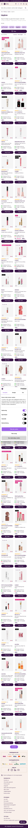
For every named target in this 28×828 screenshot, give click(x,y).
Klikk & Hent (6, 789)
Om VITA (6, 799)
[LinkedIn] (15, 770)
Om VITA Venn (7, 818)
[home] (6, 4)
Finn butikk (6, 801)
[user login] (18, 4)
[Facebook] (8, 770)
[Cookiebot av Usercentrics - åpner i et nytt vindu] (20, 389)
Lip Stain (12, 27)
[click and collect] (23, 4)
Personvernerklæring (8, 803)
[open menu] (2, 4)
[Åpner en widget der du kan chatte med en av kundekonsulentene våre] (23, 822)
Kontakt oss (6, 780)
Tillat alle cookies (14, 429)
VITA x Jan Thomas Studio (9, 810)
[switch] (24, 415)
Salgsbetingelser (7, 791)
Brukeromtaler (7, 793)
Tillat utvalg (14, 433)
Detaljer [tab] (14, 392)
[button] (25, 8)
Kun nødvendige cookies (14, 438)
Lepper (9, 11)
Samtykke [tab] (5, 392)
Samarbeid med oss (8, 808)
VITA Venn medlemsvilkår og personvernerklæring (14, 820)
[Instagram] (12, 770)
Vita (2, 11)
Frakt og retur (7, 783)
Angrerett (6, 785)
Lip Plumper (4, 27)
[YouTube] (18, 770)
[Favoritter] (21, 4)
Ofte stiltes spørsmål (8, 782)
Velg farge (20, 63)
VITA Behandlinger (8, 812)
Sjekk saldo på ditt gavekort (10, 787)
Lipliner (24, 27)
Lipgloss (13, 11)
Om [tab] (23, 392)
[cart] (26, 4)
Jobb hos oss (6, 806)
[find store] (16, 4)
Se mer (2, 23)
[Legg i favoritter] (2, 48)
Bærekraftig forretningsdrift (10, 804)
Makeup (5, 11)
